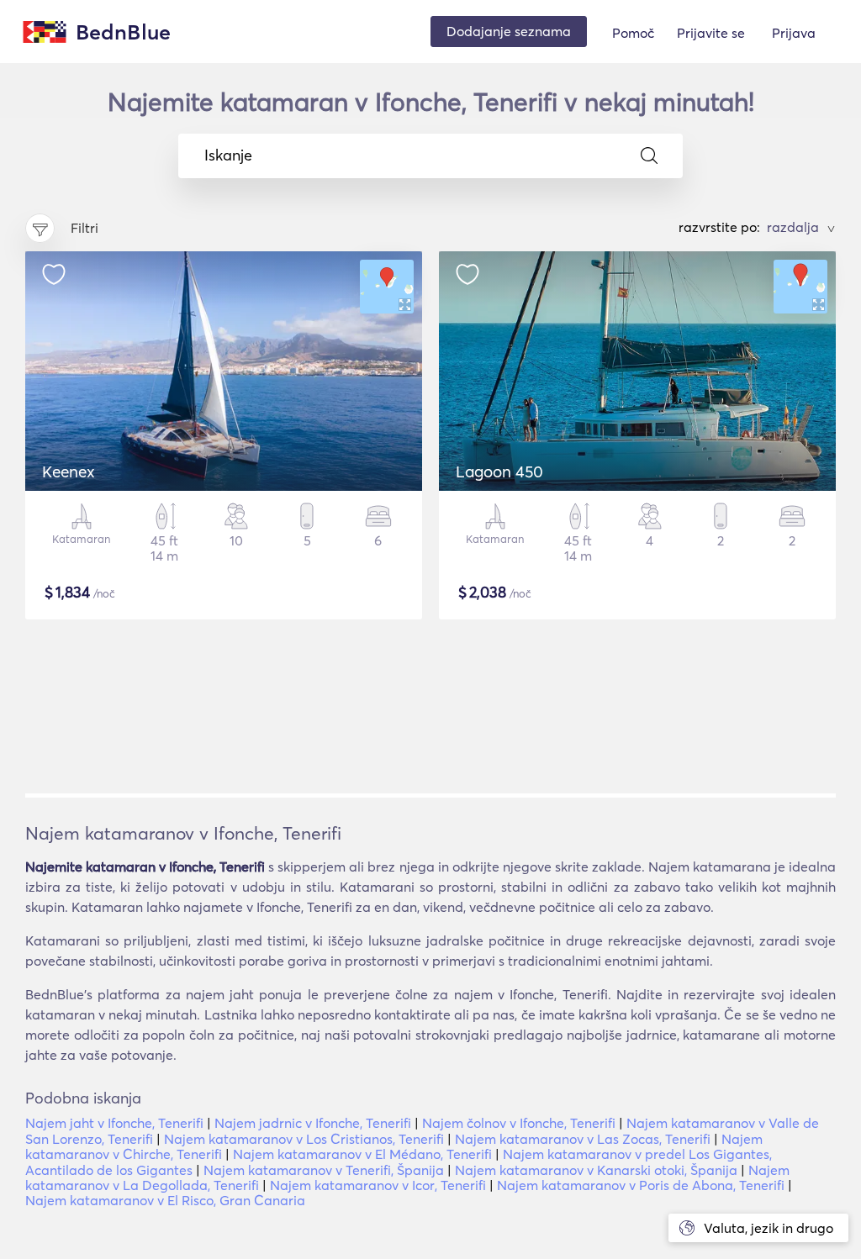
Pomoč (633, 32)
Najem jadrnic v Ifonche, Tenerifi (312, 1122)
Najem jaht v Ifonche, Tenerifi (114, 1122)
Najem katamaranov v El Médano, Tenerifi (362, 1154)
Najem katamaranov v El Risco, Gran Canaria (165, 1200)
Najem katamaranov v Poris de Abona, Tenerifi (640, 1185)
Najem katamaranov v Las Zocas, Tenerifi (582, 1138)
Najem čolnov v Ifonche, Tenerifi (518, 1122)
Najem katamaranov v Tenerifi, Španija (323, 1170)
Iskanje (228, 155)
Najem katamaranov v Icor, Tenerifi (378, 1185)
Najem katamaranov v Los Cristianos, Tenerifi (304, 1138)
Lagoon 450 (499, 471)
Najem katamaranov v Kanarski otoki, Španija (596, 1170)
